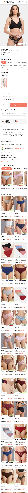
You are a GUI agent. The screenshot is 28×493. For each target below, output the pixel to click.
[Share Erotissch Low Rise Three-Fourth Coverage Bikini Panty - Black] (3, 105)
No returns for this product (22, 121)
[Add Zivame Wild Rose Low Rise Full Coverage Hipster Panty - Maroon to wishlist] (25, 448)
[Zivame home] (9, 2)
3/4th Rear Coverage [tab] (21, 62)
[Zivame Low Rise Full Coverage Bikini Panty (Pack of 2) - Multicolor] (6, 178)
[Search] (19, 2)
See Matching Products (6, 69)
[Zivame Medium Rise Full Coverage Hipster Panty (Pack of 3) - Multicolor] (20, 363)
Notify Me (19, 105)
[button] (2, 2)
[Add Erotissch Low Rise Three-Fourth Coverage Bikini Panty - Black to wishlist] (7, 105)
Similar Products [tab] (6, 168)
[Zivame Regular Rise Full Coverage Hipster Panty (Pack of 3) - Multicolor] (20, 227)
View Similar (23, 44)
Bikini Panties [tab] (17, 168)
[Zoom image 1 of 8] (14, 25)
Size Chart (8, 99)
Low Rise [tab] (10, 62)
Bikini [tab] (4, 62)
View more (3, 138)
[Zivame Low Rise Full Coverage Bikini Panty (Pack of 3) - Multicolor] (18, 178)
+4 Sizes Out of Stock (6, 94)
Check (24, 113)
